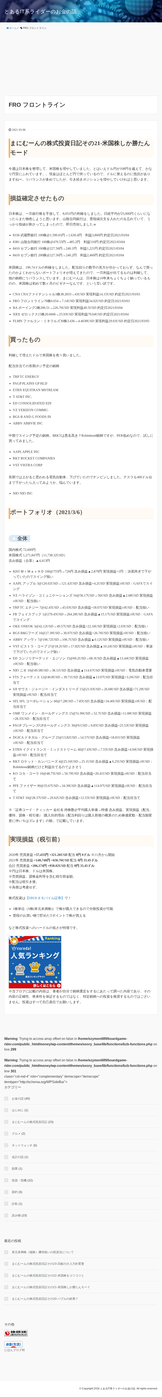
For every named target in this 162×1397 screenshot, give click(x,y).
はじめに (18, 1110)
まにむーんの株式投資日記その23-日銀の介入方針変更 (48, 1263)
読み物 (16, 1215)
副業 (15, 1168)
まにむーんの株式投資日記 (29, 1122)
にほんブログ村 (14, 1350)
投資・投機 (19, 1180)
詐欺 (15, 1203)
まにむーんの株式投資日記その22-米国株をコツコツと (48, 1275)
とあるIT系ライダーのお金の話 (40, 11)
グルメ (16, 1133)
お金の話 (18, 1098)
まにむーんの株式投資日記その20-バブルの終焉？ (45, 1298)
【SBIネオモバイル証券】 (45, 898)
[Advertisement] (81, 63)
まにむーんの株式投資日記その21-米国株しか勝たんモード (51, 1287)
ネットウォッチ (22, 1145)
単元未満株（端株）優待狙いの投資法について (43, 1252)
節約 (15, 1192)
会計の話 (18, 1157)
